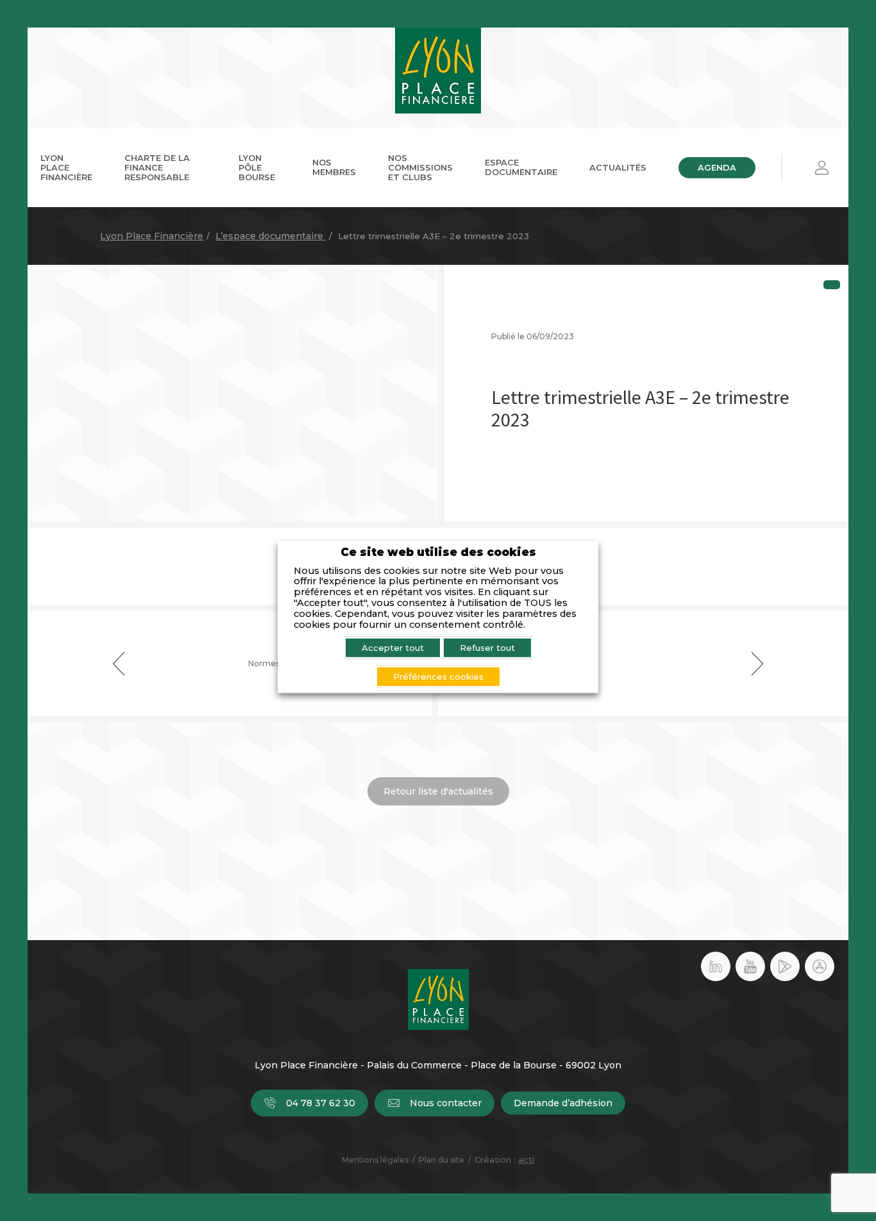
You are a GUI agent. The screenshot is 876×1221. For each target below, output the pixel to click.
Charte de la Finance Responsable (157, 167)
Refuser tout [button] (487, 647)
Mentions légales (375, 1160)
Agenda (717, 167)
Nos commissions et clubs (420, 167)
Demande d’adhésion (563, 1103)
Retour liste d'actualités (438, 791)
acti (526, 1159)
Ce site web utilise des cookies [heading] (438, 552)
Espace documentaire (521, 167)
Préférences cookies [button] (438, 676)
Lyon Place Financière (66, 167)
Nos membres (334, 167)
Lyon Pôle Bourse (257, 167)
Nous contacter (446, 1103)
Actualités (617, 167)
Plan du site (441, 1160)
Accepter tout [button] (393, 647)
